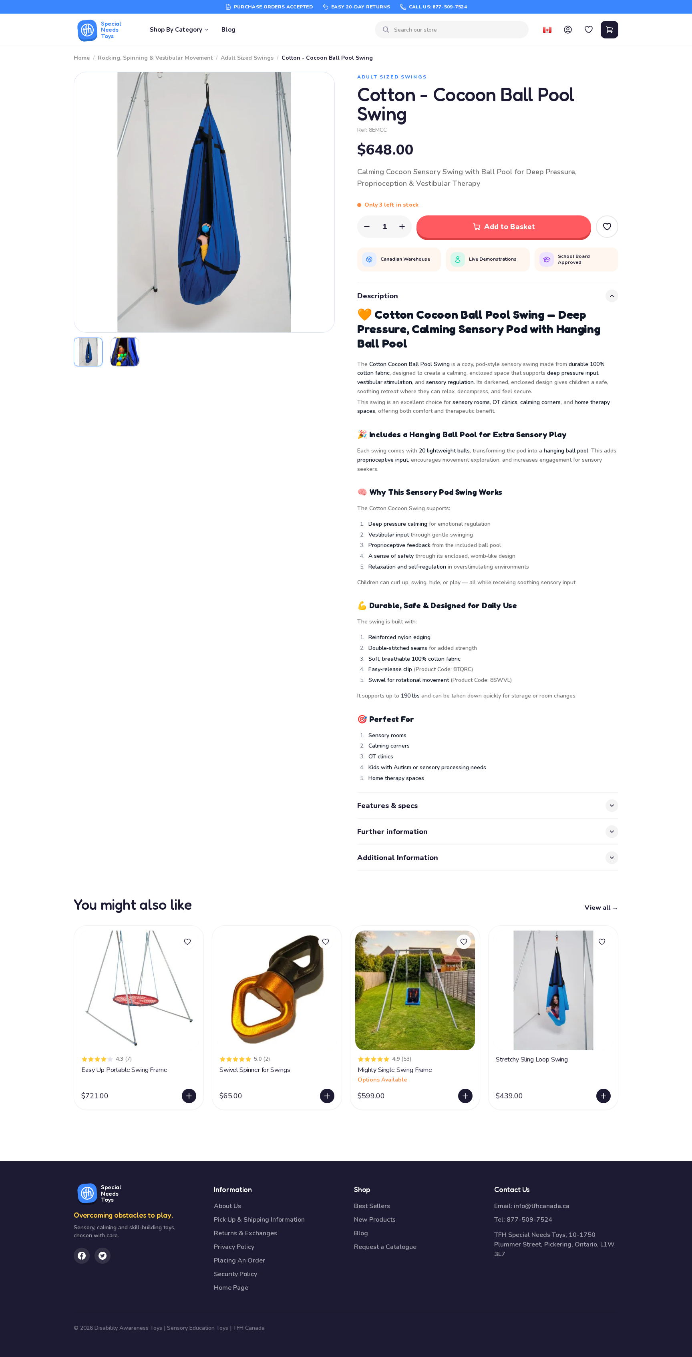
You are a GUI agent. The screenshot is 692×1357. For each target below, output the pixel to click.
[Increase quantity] (402, 226)
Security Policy (235, 1274)
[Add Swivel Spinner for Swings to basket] (327, 1096)
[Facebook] (82, 1256)
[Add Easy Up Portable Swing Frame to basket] (189, 1096)
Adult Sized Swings (247, 58)
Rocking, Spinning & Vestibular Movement (155, 58)
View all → (601, 907)
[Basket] (609, 29)
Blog (228, 30)
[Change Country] (547, 29)
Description (377, 296)
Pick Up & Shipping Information (259, 1219)
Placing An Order (239, 1260)
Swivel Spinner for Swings (254, 1069)
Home (82, 58)
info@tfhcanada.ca (541, 1206)
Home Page (231, 1287)
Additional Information (397, 857)
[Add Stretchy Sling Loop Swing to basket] (603, 1096)
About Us (227, 1206)
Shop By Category (176, 30)
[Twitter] (103, 1256)
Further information (392, 831)
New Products (375, 1219)
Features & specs (387, 805)
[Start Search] (386, 29)
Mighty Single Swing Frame (395, 1069)
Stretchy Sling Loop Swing (532, 1059)
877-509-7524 (529, 1219)
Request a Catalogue (385, 1246)
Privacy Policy (234, 1246)
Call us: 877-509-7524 (438, 7)
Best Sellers (372, 1206)
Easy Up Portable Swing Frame (124, 1069)
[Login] (568, 29)
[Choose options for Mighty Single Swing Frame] (465, 1096)
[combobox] (458, 30)
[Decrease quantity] (366, 226)
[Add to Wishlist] (607, 226)
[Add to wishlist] (187, 942)
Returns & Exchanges (245, 1233)
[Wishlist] (588, 29)
